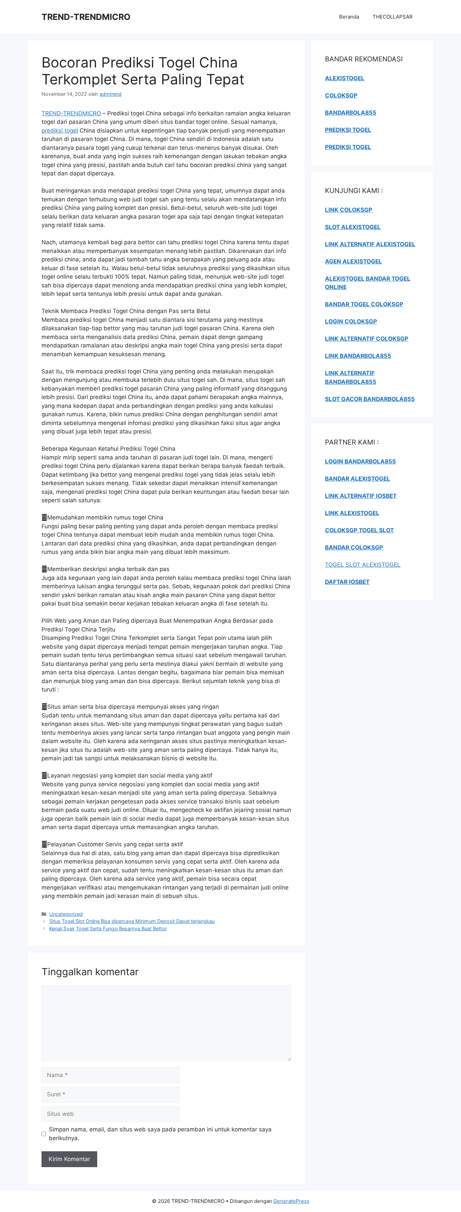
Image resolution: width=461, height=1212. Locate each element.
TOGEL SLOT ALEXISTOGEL (363, 564)
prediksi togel (60, 130)
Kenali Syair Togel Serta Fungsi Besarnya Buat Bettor (108, 928)
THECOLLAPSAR (393, 16)
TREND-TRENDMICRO (86, 17)
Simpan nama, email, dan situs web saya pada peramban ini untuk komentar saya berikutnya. (160, 1133)
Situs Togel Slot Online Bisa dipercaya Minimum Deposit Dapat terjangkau (132, 921)
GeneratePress (291, 1201)
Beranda (349, 16)
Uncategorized (66, 914)
